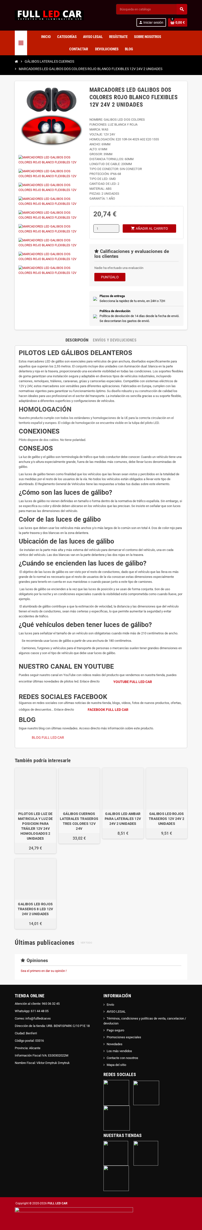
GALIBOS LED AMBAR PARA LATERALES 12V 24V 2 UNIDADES (123, 819)
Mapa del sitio (116, 1065)
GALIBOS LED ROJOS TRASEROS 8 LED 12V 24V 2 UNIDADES (35, 909)
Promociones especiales (124, 1037)
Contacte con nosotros (122, 1058)
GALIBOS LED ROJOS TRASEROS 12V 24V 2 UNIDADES (166, 819)
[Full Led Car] (49, 15)
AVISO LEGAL (116, 1011)
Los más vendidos (119, 1051)
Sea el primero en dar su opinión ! (44, 971)
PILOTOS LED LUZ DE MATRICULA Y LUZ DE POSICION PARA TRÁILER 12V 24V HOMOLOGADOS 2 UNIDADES (35, 826)
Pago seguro (115, 1030)
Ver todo (86, 942)
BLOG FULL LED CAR (48, 737)
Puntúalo (110, 277)
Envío (110, 1004)
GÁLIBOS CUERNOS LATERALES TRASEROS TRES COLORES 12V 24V (79, 821)
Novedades (114, 1044)
